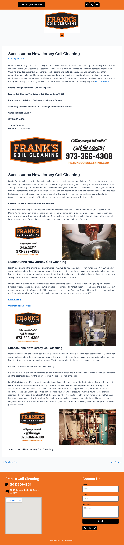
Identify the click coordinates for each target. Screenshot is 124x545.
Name (84, 484)
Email (84, 494)
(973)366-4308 (102, 81)
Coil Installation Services (19, 306)
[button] (62, 35)
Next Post (115, 462)
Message (86, 504)
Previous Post (10, 462)
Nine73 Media (69, 540)
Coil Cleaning (14, 299)
